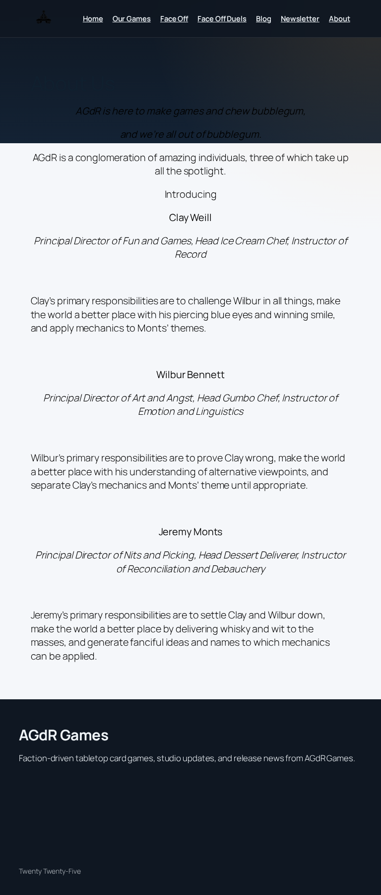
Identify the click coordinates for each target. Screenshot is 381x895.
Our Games (132, 18)
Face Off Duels (222, 18)
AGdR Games (63, 735)
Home (93, 18)
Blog (263, 18)
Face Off (174, 18)
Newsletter (300, 18)
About (339, 18)
